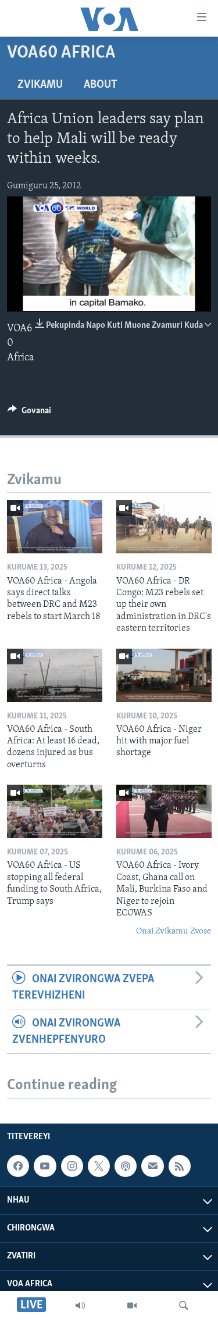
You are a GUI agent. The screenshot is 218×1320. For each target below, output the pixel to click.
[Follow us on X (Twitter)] (99, 1166)
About (100, 85)
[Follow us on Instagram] (72, 1166)
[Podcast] (126, 1166)
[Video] (132, 1305)
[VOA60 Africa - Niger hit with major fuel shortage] (164, 675)
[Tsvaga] (183, 1305)
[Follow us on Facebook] (18, 1166)
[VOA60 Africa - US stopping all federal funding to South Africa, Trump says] (54, 811)
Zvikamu (40, 85)
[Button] (29, 413)
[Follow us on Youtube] (45, 1166)
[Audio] (80, 1305)
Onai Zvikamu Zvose (173, 931)
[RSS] (180, 1166)
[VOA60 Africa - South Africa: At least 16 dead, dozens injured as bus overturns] (54, 675)
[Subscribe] (152, 1166)
